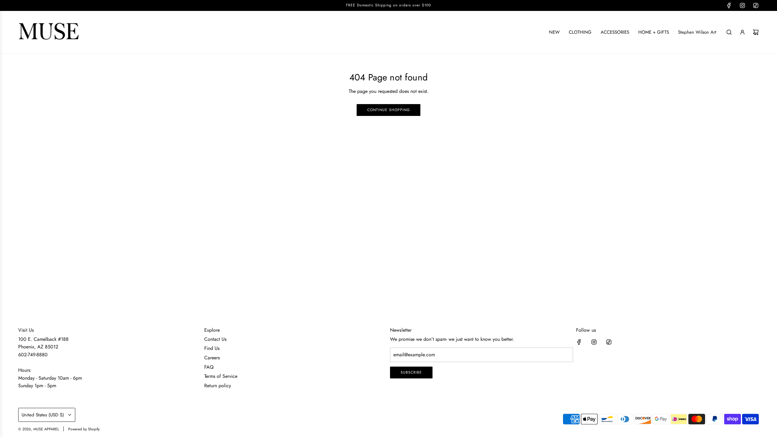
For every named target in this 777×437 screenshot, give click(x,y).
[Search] (729, 32)
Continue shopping (388, 110)
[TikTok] (755, 5)
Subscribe (411, 372)
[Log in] (742, 32)
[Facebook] (729, 5)
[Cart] (755, 32)
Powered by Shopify (84, 429)
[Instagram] (742, 5)
